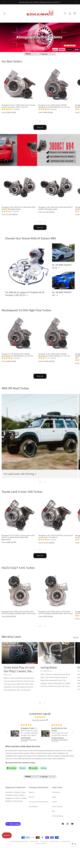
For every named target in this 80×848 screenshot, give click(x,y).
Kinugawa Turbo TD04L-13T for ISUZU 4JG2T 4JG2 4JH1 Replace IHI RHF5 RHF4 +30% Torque (19, 613)
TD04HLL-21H (40, 154)
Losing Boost (49, 667)
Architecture (56, 792)
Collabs (54, 802)
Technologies (33, 806)
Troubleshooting (57, 816)
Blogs (54, 797)
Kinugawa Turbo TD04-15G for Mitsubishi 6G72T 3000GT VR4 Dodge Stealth (55, 208)
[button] (4, 13)
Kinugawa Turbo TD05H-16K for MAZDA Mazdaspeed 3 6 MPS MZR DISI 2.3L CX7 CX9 (54, 355)
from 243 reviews (38, 720)
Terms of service (54, 841)
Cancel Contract (57, 806)
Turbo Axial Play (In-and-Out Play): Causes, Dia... (19, 669)
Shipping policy (65, 841)
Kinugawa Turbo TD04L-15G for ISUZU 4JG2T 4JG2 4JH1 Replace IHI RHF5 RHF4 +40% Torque (55, 613)
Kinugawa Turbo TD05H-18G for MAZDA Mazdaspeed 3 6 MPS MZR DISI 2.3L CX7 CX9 (54, 106)
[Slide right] (44, 122)
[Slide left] (35, 122)
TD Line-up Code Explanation (39, 802)
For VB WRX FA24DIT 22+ (62, 293)
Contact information (41, 843)
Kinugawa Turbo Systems (21, 841)
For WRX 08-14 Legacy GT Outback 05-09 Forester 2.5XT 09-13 (24, 293)
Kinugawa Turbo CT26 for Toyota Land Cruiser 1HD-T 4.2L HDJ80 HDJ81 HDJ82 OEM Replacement (18, 537)
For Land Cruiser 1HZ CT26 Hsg (19, 474)
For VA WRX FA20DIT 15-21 (62, 266)
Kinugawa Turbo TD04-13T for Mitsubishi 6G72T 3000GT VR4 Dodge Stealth (19, 208)
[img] (40, 717)
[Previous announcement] (4, 2)
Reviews (31, 797)
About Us (32, 792)
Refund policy (34, 841)
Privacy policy (44, 841)
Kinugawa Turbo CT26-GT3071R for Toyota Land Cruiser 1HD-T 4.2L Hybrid (55, 536)
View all (40, 127)
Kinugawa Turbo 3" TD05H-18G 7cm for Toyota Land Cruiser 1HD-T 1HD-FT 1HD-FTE (18, 106)
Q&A (53, 811)
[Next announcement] (76, 2)
